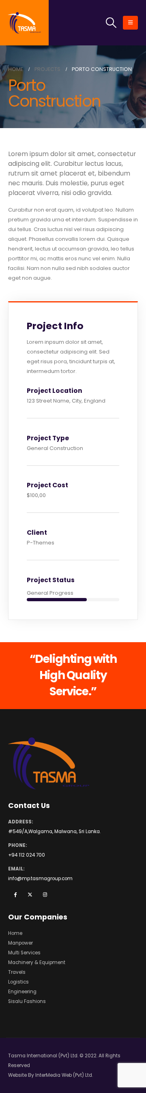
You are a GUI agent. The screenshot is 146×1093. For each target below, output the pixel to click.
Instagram (45, 894)
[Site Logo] (24, 23)
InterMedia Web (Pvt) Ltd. (64, 1075)
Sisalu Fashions (27, 1001)
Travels (17, 972)
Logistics (18, 982)
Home (15, 933)
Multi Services (24, 952)
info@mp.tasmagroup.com (40, 878)
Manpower (20, 943)
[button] (111, 22)
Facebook (15, 894)
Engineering (22, 991)
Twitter (30, 894)
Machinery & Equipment (36, 962)
